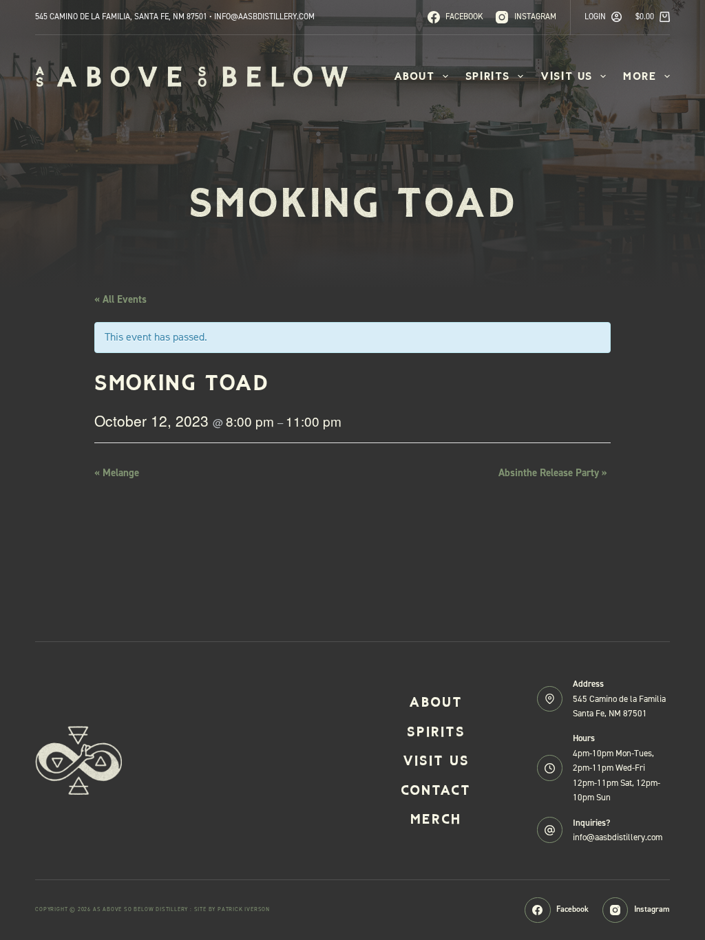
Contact (436, 790)
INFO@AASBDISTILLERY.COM (264, 16)
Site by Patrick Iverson (232, 909)
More (639, 76)
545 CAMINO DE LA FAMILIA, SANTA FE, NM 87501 (121, 16)
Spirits (487, 76)
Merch (435, 819)
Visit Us (566, 76)
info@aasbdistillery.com (617, 837)
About (414, 76)
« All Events (120, 299)
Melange (116, 473)
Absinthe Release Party (552, 473)
